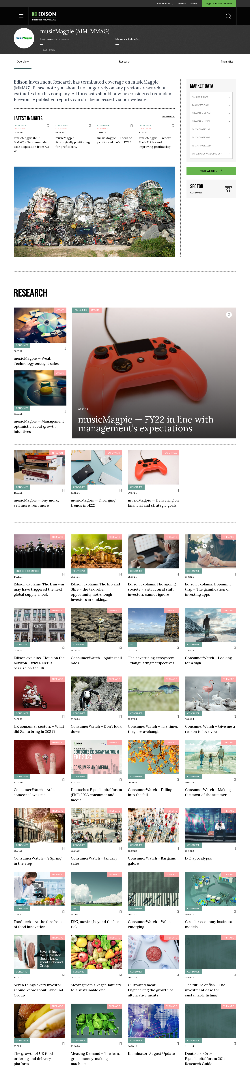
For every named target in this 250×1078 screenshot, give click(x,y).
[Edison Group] (44, 16)
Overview (23, 61)
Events (194, 3)
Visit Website (208, 170)
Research (124, 61)
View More (168, 116)
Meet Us (182, 3)
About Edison (163, 3)
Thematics (227, 61)
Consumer (196, 192)
